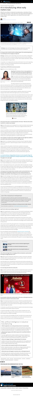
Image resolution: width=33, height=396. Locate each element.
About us (13, 388)
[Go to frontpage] (7, 1)
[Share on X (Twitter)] (29, 22)
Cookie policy (9, 388)
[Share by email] (31, 22)
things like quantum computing (22, 231)
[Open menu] (1, 1)
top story (23, 358)
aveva (8, 358)
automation (28, 358)
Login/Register (32, 1)
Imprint (17, 388)
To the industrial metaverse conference (21, 206)
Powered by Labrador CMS (16, 394)
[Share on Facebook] (27, 22)
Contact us (20, 388)
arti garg (11, 358)
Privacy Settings (25, 388)
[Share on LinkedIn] (30, 22)
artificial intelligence (17, 358)
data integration (3, 358)
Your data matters (3, 388)
